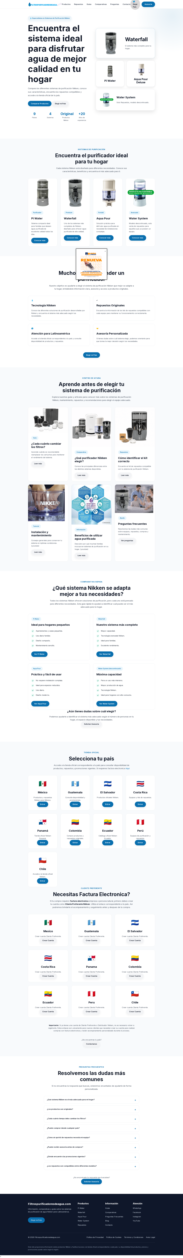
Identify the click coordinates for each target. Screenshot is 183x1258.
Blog (107, 1221)
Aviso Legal (150, 1237)
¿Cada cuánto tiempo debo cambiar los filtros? (66, 1118)
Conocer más (39, 240)
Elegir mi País (60, 104)
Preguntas (114, 4)
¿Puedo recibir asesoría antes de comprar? (65, 1147)
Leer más (38, 464)
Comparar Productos (40, 104)
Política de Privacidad (95, 1237)
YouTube (136, 1221)
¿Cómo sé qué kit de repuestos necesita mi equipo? (68, 1137)
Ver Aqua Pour (40, 704)
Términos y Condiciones (133, 1237)
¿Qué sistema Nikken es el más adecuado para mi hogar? (71, 1100)
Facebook (137, 1212)
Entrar (42, 804)
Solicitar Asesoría (91, 724)
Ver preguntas (127, 540)
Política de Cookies (113, 1237)
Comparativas (101, 4)
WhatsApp (137, 1208)
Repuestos (78, 4)
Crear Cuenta (48, 940)
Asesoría (148, 4)
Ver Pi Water (39, 654)
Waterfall (81, 1212)
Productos (66, 4)
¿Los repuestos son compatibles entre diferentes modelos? (72, 1166)
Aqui (127, 768)
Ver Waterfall (104, 654)
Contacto (126, 4)
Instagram (137, 1217)
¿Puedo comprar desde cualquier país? (63, 1128)
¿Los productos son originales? (60, 1109)
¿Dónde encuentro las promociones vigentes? (66, 1156)
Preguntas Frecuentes (114, 1217)
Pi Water (81, 1208)
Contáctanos (91, 1044)
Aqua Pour (82, 1217)
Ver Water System (106, 704)
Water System (83, 1221)
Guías (89, 4)
